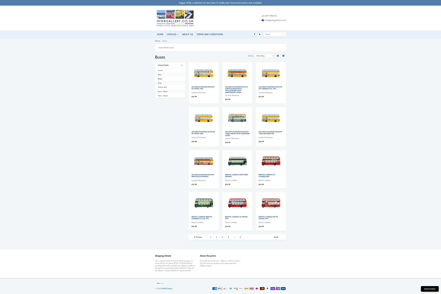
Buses (160, 79)
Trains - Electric (163, 96)
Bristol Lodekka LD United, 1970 (236, 218)
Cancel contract (429, 289)
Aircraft (160, 70)
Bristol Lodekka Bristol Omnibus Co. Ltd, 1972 (202, 218)
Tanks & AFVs (162, 87)
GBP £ (159, 283)
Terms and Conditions (209, 34)
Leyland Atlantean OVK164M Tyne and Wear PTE (270, 133)
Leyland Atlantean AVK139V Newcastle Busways (203, 176)
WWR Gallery (166, 288)
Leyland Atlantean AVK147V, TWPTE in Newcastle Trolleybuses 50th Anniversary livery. (236, 89)
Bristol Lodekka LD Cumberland (267, 176)
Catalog (171, 34)
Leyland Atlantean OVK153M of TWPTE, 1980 (203, 133)
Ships (160, 83)
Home (160, 34)
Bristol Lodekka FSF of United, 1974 (268, 218)
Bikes (159, 75)
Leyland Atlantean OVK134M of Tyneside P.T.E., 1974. (270, 88)
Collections (163, 65)
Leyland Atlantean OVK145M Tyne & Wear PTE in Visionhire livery (237, 133)
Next (275, 237)
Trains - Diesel (162, 91)
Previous (199, 237)
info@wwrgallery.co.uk (275, 20)
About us (187, 34)
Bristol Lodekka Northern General (236, 176)
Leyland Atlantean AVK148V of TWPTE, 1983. (203, 88)
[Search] (284, 34)
